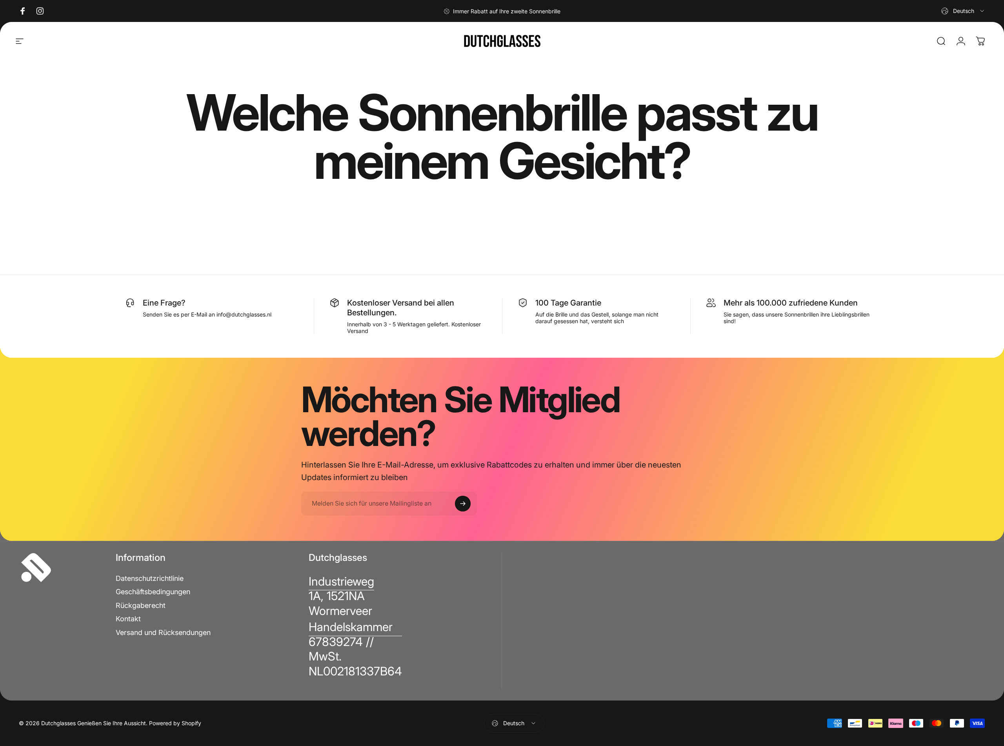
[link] (341, 596)
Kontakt (128, 619)
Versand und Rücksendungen (163, 632)
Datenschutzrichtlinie (150, 578)
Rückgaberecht (141, 605)
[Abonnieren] (463, 503)
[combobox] (963, 11)
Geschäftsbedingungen (153, 592)
